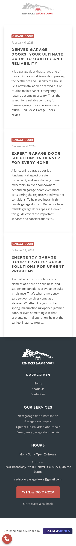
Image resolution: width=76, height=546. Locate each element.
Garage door (22, 36)
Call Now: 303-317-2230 (38, 492)
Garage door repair (37, 421)
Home (38, 383)
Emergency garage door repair (38, 432)
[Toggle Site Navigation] (6, 9)
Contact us (38, 394)
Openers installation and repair (38, 427)
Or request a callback (38, 504)
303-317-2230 (7, 539)
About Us (37, 389)
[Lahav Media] (57, 531)
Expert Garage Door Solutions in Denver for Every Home (35, 157)
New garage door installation (38, 416)
